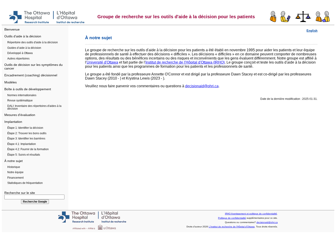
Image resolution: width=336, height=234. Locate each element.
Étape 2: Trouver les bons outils (26, 133)
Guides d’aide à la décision (24, 47)
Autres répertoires (18, 58)
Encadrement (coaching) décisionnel (30, 75)
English (312, 30)
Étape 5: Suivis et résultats (23, 154)
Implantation (13, 121)
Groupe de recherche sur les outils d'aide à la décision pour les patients (176, 16)
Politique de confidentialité (232, 218)
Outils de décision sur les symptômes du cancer (33, 66)
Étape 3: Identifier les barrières (26, 138)
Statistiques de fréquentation (25, 183)
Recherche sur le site (19, 193)
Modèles (10, 82)
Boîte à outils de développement (27, 89)
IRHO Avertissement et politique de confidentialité (251, 213)
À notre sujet (13, 161)
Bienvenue (12, 29)
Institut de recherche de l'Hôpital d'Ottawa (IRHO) (185, 62)
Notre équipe (15, 172)
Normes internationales (21, 95)
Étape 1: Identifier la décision (25, 127)
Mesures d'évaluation (19, 115)
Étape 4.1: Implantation (21, 144)
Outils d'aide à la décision (22, 36)
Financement (15, 177)
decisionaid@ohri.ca (202, 86)
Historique (13, 167)
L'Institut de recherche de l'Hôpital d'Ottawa (232, 226)
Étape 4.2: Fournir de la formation (28, 149)
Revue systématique (20, 100)
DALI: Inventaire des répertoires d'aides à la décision (34, 107)
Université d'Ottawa (102, 62)
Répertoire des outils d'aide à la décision (32, 42)
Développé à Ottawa (20, 53)
